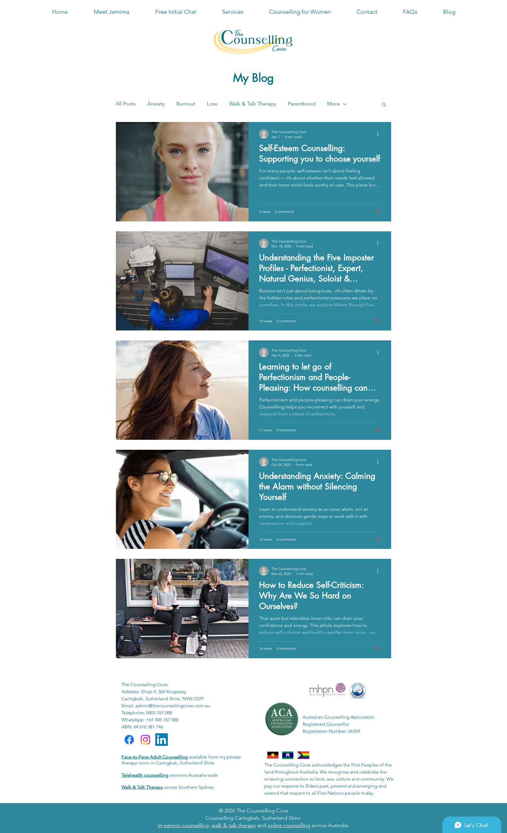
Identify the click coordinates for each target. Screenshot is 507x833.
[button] (410, 11)
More (333, 104)
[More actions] (379, 134)
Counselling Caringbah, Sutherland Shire (252, 818)
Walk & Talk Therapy (252, 104)
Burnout (185, 104)
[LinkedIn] (161, 739)
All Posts (126, 104)
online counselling (289, 825)
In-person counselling (183, 825)
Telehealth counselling (144, 775)
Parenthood (301, 104)
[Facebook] (129, 739)
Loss (212, 104)
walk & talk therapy (234, 825)
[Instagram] (145, 739)
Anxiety (156, 104)
